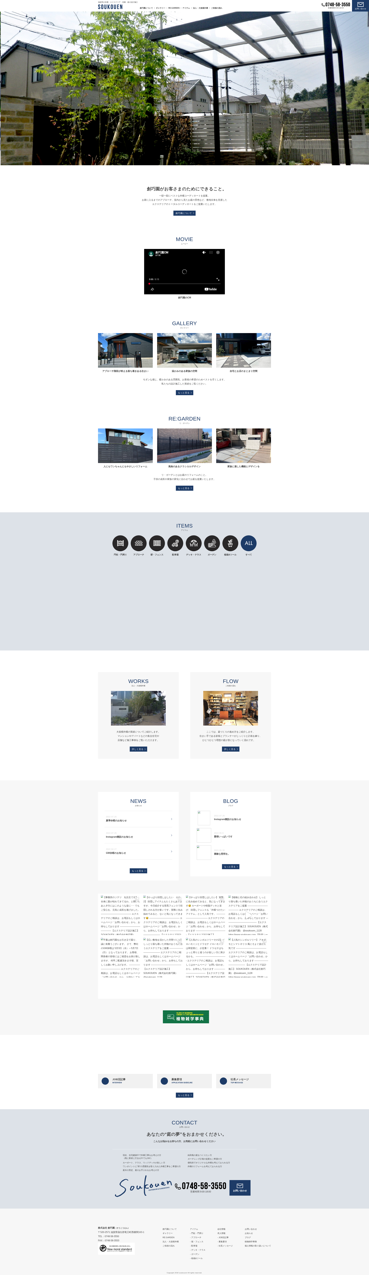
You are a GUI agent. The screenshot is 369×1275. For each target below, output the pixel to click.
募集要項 (182, 1081)
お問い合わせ (360, 9)
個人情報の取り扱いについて (258, 1246)
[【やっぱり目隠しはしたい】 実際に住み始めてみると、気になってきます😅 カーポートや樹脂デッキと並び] (206, 915)
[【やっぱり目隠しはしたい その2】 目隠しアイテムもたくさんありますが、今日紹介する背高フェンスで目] (163, 915)
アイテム (186, 8)
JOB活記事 (119, 1081)
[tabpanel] (184, 88)
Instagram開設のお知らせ (119, 837)
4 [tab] (191, 162)
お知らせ (249, 1233)
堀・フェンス (197, 1242)
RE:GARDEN (173, 8)
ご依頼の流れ (216, 8)
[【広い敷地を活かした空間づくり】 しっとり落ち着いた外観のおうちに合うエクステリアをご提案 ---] (163, 958)
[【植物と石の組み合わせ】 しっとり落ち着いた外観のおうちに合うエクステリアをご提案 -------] (248, 915)
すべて (248, 554)
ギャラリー (160, 8)
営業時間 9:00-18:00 (336, 8)
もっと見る (184, 392)
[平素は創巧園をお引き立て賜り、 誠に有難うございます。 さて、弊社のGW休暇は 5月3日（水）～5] (121, 958)
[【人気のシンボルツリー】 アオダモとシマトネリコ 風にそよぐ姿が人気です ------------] (248, 958)
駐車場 (175, 554)
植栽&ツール (230, 554)
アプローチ (138, 554)
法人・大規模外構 (200, 8)
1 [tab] (178, 162)
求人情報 (221, 1233)
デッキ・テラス (193, 554)
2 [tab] (182, 162)
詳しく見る (138, 749)
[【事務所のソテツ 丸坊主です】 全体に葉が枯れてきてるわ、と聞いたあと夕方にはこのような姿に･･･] (121, 915)
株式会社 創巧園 (114, 1228)
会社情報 (221, 1229)
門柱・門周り (120, 554)
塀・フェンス (156, 554)
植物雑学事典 (251, 1242)
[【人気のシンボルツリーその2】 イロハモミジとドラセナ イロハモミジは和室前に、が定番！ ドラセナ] (206, 958)
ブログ (248, 1237)
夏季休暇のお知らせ (116, 820)
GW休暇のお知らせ (116, 853)
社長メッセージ (240, 1081)
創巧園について (146, 8)
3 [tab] (186, 162)
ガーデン (212, 554)
